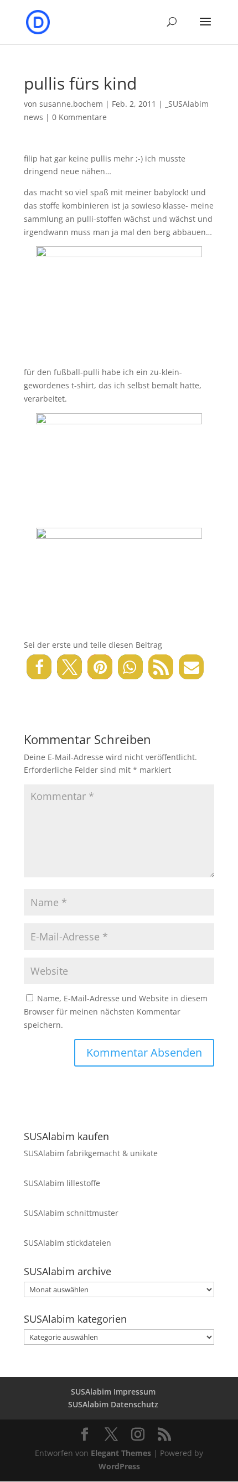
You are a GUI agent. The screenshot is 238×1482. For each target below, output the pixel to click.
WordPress (119, 1466)
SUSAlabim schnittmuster (71, 1213)
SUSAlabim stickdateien (67, 1242)
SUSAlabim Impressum (113, 1391)
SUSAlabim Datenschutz (113, 1404)
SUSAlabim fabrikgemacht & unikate (91, 1153)
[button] (39, 666)
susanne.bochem (71, 103)
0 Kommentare (79, 117)
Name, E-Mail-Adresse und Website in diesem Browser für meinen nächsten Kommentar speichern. (116, 1011)
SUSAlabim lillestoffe (62, 1183)
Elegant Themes (121, 1453)
